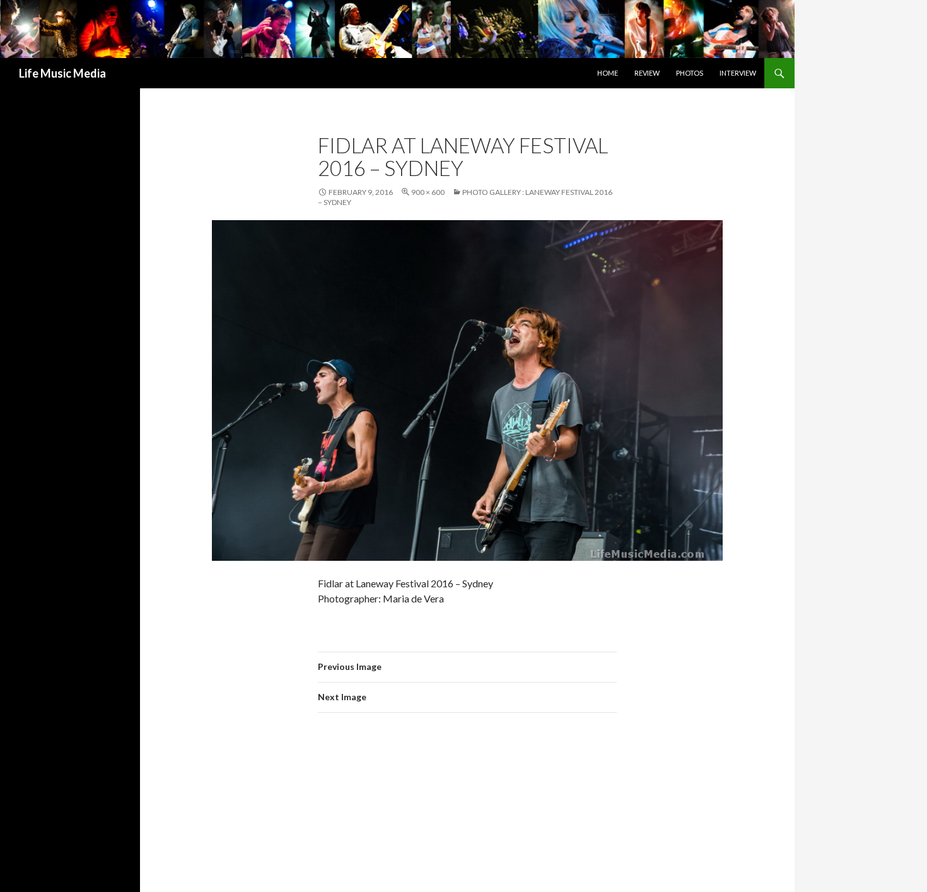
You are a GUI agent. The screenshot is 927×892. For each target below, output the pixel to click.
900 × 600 (428, 192)
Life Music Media (62, 73)
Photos (689, 73)
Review (647, 73)
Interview (738, 73)
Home (607, 73)
